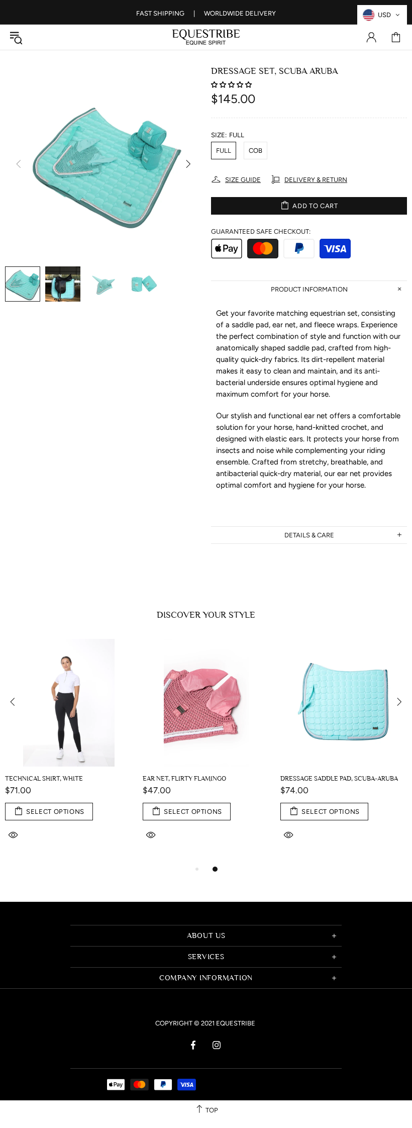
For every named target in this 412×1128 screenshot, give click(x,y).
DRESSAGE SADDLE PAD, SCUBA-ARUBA (339, 778)
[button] (232, 84)
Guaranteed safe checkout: (261, 231)
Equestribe (206, 37)
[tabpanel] (69, 751)
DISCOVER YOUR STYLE (206, 615)
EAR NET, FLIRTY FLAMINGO (184, 778)
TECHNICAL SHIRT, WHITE (44, 778)
